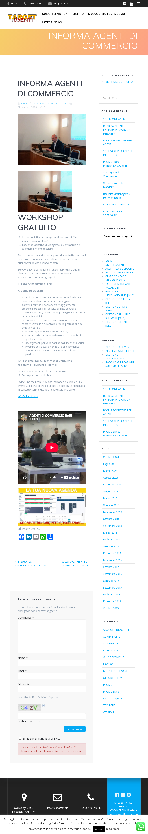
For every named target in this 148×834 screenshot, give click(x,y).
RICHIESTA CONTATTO (119, 82)
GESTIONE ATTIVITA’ (117, 347)
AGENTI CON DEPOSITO (119, 268)
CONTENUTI (40, 103)
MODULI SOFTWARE (115, 671)
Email (22, 671)
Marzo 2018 (110, 532)
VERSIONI (108, 712)
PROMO (108, 684)
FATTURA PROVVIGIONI (119, 272)
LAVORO (108, 664)
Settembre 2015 (112, 587)
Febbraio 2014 (111, 594)
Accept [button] (99, 829)
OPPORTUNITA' (57, 103)
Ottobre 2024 (111, 457)
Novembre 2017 (112, 560)
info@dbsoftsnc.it (28, 396)
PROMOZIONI (111, 691)
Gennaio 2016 (111, 580)
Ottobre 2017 (111, 567)
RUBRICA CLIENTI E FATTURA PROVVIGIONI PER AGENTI (117, 129)
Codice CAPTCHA (28, 721)
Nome (23, 658)
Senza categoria (112, 698)
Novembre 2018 (112, 512)
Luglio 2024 (110, 464)
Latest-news (52, 22)
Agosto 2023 (110, 477)
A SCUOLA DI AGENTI (116, 629)
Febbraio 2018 (111, 539)
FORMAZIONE (111, 650)
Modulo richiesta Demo (106, 14)
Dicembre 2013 (112, 601)
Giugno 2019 (110, 491)
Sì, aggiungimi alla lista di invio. (41, 738)
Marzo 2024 (110, 470)
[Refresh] (44, 705)
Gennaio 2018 (111, 546)
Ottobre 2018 (111, 519)
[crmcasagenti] (52, 525)
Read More (112, 829)
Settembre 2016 (112, 574)
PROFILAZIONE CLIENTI (119, 351)
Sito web (23, 684)
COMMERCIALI (112, 636)
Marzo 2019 (110, 498)
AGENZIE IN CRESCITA (116, 204)
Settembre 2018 (112, 525)
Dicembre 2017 (112, 553)
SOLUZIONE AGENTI (115, 119)
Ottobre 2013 (111, 608)
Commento (26, 617)
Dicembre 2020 (112, 484)
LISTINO (78, 14)
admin (24, 103)
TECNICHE (109, 705)
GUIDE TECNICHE (53, 14)
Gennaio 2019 (111, 505)
